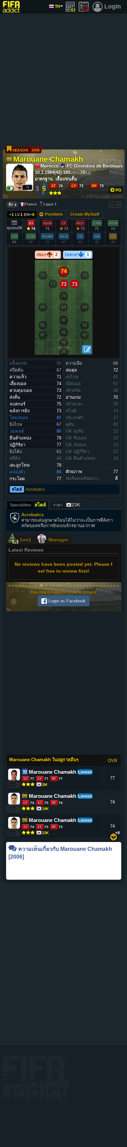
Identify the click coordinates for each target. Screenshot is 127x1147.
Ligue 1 (50, 204)
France (31, 204)
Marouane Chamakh (48, 159)
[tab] (66, 504)
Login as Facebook (66, 601)
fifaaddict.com (36, 1077)
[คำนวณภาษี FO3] (70, 7)
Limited (85, 772)
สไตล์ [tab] (28, 504)
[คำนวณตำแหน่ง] (86, 349)
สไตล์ (17, 489)
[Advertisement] (63, 80)
